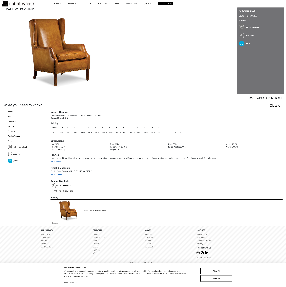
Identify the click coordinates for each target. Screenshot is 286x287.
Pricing (11, 116)
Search (148, 3)
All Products (45, 234)
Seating (44, 241)
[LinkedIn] (206, 253)
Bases (95, 234)
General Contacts (203, 234)
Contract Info (149, 237)
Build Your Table (47, 247)
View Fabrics (55, 162)
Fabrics (11, 126)
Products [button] (57, 3)
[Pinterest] (202, 253)
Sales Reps (201, 237)
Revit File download (65, 191)
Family (10, 141)
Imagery (148, 241)
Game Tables (46, 237)
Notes (10, 112)
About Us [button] (87, 3)
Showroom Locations (204, 241)
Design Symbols (14, 136)
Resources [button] (72, 3)
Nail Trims (96, 250)
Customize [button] (102, 3)
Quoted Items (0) (165, 3)
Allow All (216, 271)
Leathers (96, 247)
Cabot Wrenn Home (204, 258)
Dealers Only (131, 3)
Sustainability (149, 247)
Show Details (69, 283)
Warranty (200, 244)
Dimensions (12, 121)
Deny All (216, 278)
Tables (43, 244)
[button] (147, 3)
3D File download (64, 185)
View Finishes (56, 175)
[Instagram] (198, 253)
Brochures (148, 234)
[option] (58, 51)
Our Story (148, 244)
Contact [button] (117, 3)
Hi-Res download (251, 27)
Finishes (11, 131)
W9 (94, 253)
